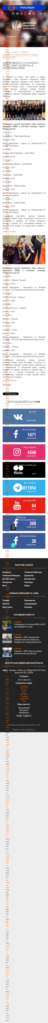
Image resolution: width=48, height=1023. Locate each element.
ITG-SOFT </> (30, 729)
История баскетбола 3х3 (9, 648)
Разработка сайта (19, 729)
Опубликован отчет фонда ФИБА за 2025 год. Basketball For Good (30, 625)
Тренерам (8, 221)
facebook (21, 13)
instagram (34, 13)
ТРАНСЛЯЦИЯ (24, 7)
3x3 (7, 611)
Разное (8, 401)
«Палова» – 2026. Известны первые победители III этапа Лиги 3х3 (28, 652)
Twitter (24, 691)
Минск (7, 265)
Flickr (24, 701)
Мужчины (8, 519)
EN (44, 14)
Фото (7, 708)
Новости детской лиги (8, 681)
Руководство (29, 600)
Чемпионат (9, 372)
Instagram (24, 694)
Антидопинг (41, 36)
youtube (29, 13)
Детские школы (8, 579)
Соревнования (30, 604)
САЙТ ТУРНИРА (9, 231)
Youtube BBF (24, 699)
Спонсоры (28, 582)
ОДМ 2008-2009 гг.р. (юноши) (8, 926)
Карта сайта (7, 607)
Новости (8, 347)
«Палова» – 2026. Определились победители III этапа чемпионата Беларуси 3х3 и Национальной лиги (27, 639)
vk (17, 13)
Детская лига (26, 36)
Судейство (9, 328)
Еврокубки (9, 396)
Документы (9, 96)
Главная (8, 18)
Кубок (7, 376)
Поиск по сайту (13, 13)
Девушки (8, 698)
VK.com (24, 689)
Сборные (8, 367)
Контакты (8, 81)
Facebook (24, 686)
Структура (9, 47)
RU (41, 14)
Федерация (9, 362)
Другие (8, 713)
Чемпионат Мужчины (33, 572)
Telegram (24, 696)
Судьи (7, 343)
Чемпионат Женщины (11, 575)
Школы (8, 260)
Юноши (8, 694)
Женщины (8, 553)
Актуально (11, 36)
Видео (27, 585)
